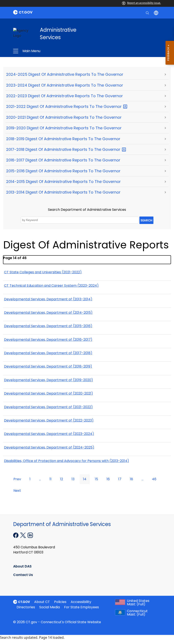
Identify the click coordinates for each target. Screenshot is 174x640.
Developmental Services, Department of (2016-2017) (48, 339)
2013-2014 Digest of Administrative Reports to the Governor (63, 192)
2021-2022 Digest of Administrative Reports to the (64, 106)
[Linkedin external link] (30, 535)
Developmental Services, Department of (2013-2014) (48, 299)
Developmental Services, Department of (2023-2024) (49, 433)
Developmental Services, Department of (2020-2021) (48, 393)
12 (61, 479)
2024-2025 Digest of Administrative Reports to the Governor (64, 74)
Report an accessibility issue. (144, 3)
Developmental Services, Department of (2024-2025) (49, 447)
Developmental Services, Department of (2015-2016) (48, 326)
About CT (42, 601)
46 (154, 479)
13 (73, 479)
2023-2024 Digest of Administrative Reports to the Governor (64, 85)
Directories (26, 607)
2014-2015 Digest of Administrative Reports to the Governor (63, 181)
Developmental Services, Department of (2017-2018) (48, 353)
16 (108, 479)
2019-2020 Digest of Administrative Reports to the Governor (64, 128)
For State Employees (81, 607)
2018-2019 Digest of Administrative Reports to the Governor (63, 138)
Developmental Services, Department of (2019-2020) (48, 380)
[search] (147, 12)
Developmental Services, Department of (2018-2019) (48, 366)
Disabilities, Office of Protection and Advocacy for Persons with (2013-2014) (66, 460)
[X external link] (23, 535)
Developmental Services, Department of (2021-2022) (48, 407)
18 (131, 479)
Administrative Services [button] (56, 51)
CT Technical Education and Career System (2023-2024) (51, 285)
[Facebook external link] (16, 535)
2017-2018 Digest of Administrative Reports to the (63, 149)
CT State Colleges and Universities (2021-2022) (43, 272)
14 (84, 479)
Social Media (49, 607)
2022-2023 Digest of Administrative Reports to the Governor (64, 95)
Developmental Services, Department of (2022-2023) (49, 420)
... (40, 479)
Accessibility (81, 601)
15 (96, 479)
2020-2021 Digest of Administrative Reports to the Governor (64, 117)
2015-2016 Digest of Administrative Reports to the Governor (63, 171)
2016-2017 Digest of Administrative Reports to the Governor (63, 160)
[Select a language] (156, 12)
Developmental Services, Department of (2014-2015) (48, 312)
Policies (60, 601)
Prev (17, 479)
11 (50, 479)
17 (119, 479)
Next (17, 490)
